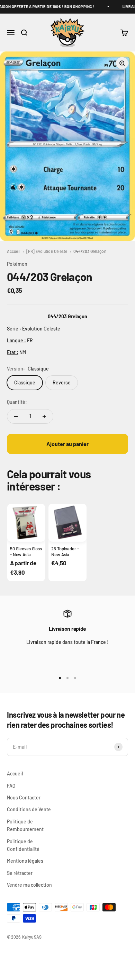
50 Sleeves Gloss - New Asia (26, 551)
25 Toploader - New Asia (65, 551)
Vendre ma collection (29, 885)
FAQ (11, 786)
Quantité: (17, 402)
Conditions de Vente (29, 809)
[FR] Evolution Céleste (47, 251)
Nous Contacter (23, 797)
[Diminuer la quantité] (16, 416)
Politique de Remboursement (25, 825)
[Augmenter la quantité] (44, 416)
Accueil (13, 251)
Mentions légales (25, 861)
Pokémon (17, 264)
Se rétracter (20, 873)
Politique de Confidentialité (23, 845)
